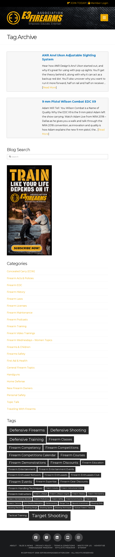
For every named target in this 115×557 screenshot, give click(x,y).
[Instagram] (79, 537)
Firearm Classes (60, 439)
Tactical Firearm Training (84, 508)
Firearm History (16, 292)
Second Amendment (80, 503)
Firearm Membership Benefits (19, 499)
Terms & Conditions (64, 546)
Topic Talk (13, 402)
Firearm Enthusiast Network (24, 474)
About (13, 546)
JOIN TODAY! (78, 3)
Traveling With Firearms (21, 409)
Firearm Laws (15, 298)
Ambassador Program (41, 548)
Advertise (99, 546)
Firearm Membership (96, 494)
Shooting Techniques (63, 508)
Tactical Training (17, 515)
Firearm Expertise (46, 481)
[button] (104, 17)
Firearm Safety (57, 499)
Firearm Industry (52, 488)
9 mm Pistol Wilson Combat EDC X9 (69, 101)
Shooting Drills (97, 503)
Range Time (64, 503)
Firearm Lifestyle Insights (59, 494)
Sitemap (82, 548)
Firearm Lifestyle (40, 494)
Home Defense (16, 381)
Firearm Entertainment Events (56, 469)
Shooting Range (31, 508)
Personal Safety (16, 395)
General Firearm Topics (20, 367)
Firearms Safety (16, 353)
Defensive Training (26, 439)
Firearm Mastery (78, 494)
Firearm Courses (72, 455)
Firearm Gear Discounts (74, 481)
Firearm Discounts (64, 462)
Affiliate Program (65, 548)
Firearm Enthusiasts (56, 474)
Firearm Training (17, 326)
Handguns (13, 374)
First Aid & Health (17, 360)
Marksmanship (51, 503)
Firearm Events (20, 482)
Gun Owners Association (33, 503)
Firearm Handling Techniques (25, 488)
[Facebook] (36, 537)
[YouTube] (68, 537)
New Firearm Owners (19, 388)
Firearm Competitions (61, 447)
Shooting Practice (15, 508)
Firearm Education (93, 462)
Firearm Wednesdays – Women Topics (29, 340)
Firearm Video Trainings (21, 333)
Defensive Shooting (68, 430)
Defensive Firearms (27, 430)
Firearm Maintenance (19, 312)
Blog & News (26, 546)
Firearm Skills (90, 499)
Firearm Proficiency (41, 499)
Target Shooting (50, 515)
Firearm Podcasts (17, 319)
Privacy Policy (43, 546)
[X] (47, 537)
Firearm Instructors (19, 494)
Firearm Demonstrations (27, 462)
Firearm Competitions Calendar (32, 455)
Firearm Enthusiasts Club (85, 474)
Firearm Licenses (17, 305)
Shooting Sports (46, 508)
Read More (49, 87)
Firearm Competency (25, 447)
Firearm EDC (14, 285)
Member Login (99, 3)
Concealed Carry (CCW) (21, 271)
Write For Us (85, 546)
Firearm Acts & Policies (20, 278)
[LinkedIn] (57, 537)
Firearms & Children (18, 347)
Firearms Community (74, 499)
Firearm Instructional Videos (72, 488)
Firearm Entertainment (21, 469)
